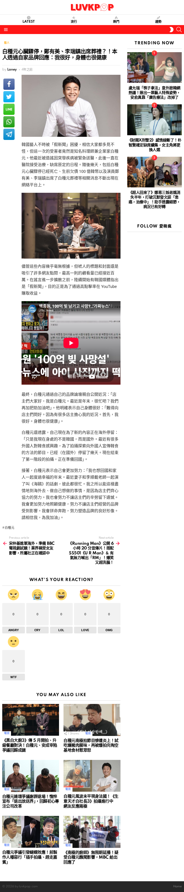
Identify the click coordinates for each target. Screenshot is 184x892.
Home (177, 886)
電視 (6, 733)
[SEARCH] (179, 29)
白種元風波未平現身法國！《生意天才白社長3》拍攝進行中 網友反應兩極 (91, 801)
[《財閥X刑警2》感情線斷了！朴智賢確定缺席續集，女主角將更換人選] (154, 119)
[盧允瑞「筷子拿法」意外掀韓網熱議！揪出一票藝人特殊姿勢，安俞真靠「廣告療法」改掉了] (154, 67)
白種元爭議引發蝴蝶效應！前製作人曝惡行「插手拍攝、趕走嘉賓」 (29, 857)
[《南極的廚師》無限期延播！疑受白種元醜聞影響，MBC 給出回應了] (92, 832)
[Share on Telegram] (9, 134)
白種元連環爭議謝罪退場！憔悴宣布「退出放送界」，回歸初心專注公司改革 (30, 802)
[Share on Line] (9, 109)
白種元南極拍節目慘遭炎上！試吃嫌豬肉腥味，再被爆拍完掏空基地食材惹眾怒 (91, 746)
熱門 (116, 22)
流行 (74, 22)
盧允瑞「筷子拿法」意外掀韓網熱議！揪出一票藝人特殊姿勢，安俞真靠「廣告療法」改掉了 (154, 93)
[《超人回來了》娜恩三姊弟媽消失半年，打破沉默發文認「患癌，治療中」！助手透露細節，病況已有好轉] (154, 172)
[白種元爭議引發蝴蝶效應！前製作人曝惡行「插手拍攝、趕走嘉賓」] (30, 832)
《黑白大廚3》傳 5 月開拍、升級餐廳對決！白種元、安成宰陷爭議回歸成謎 (29, 745)
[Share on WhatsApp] (9, 121)
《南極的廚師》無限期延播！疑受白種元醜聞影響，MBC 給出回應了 (91, 858)
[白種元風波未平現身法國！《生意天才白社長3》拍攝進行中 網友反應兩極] (92, 776)
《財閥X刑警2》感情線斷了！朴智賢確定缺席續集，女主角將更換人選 (154, 145)
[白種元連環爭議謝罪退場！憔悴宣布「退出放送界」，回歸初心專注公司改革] (30, 776)
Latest (28, 22)
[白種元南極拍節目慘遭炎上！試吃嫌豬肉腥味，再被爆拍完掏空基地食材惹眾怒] (92, 720)
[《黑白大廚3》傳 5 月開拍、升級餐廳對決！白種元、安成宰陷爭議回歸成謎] (30, 720)
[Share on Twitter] (9, 96)
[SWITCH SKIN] (171, 29)
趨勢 (158, 22)
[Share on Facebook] (9, 84)
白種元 (10, 528)
